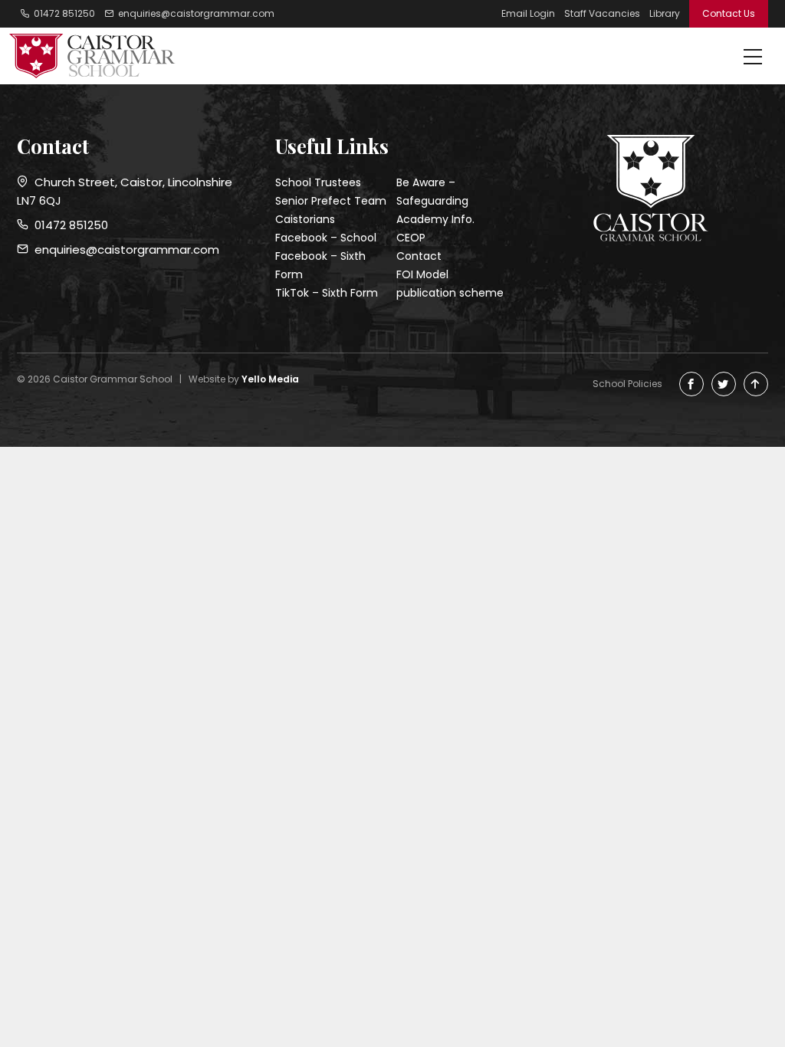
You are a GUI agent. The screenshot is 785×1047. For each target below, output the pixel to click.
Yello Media (270, 379)
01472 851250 (68, 225)
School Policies (627, 383)
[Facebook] (691, 384)
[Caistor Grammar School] (97, 56)
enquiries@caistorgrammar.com (123, 249)
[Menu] (753, 58)
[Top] (756, 384)
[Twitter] (723, 384)
